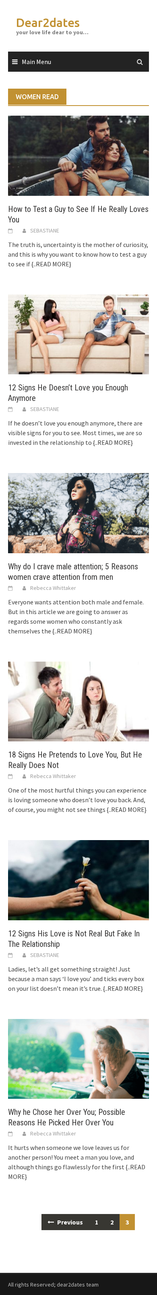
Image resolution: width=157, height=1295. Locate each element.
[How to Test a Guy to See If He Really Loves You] (78, 155)
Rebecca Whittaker (53, 587)
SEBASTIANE (44, 230)
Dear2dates (48, 22)
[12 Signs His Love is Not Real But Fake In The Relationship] (78, 879)
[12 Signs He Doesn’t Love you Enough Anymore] (78, 334)
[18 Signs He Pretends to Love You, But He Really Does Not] (78, 701)
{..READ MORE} (50, 264)
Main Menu (36, 62)
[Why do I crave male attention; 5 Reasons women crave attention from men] (78, 512)
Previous (69, 1222)
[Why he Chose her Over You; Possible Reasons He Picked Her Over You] (78, 1058)
